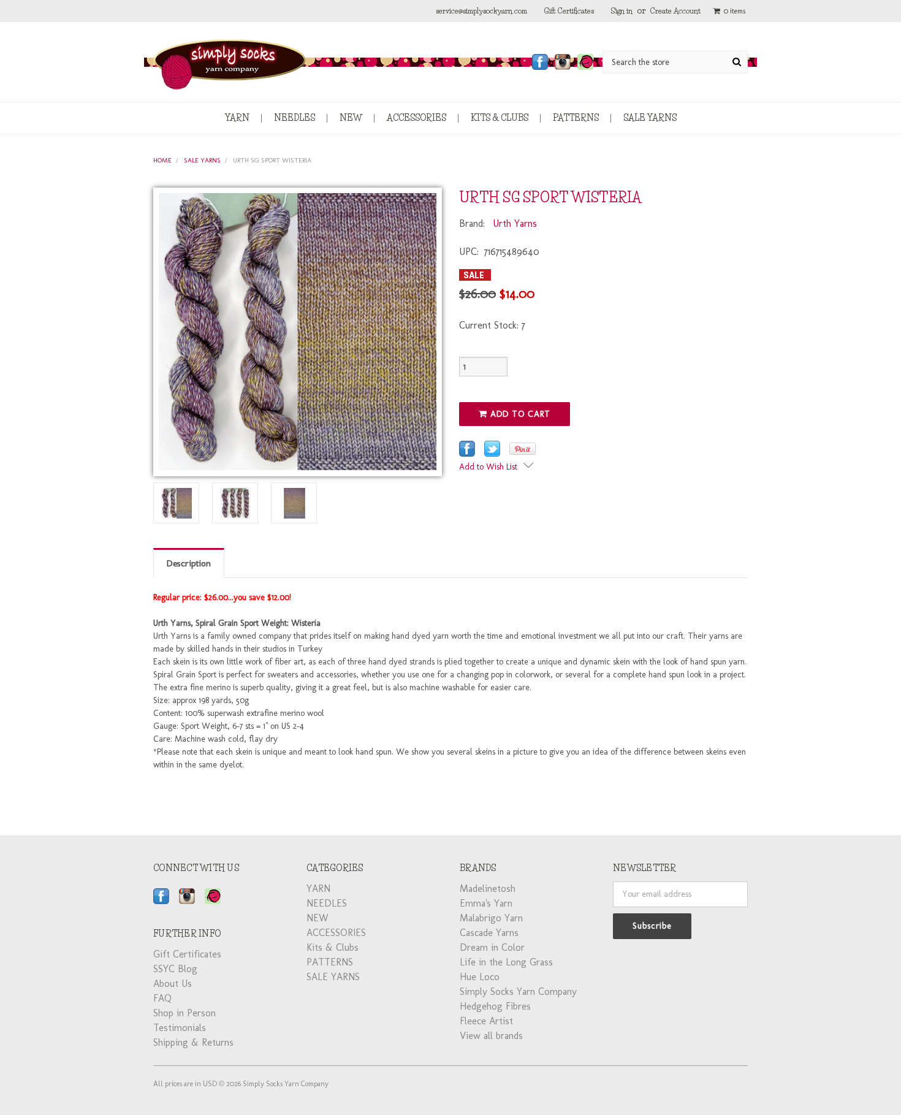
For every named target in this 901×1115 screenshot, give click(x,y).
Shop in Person (184, 1013)
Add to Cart (518, 414)
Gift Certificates (569, 10)
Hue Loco (480, 977)
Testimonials (179, 1027)
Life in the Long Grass (506, 962)
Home (162, 160)
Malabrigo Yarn (491, 918)
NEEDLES (294, 117)
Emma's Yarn (486, 903)
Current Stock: (492, 325)
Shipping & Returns (193, 1042)
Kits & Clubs (499, 117)
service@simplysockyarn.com (481, 10)
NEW (351, 117)
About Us (172, 983)
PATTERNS (576, 117)
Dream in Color (492, 947)
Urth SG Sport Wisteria (272, 160)
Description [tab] (189, 563)
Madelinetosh (487, 888)
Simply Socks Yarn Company (518, 991)
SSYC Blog (175, 969)
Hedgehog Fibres (495, 1006)
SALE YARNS (650, 117)
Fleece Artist (486, 1021)
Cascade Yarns (489, 932)
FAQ (162, 998)
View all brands (491, 1035)
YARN (237, 117)
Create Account (675, 10)
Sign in (622, 10)
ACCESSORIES (416, 117)
